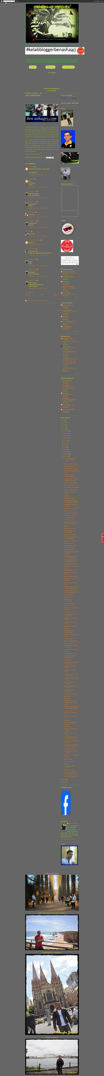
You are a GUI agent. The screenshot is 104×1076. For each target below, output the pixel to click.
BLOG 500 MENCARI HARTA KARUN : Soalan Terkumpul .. (71, 708)
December (66, 431)
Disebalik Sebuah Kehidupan (70, 513)
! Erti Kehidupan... (67, 310)
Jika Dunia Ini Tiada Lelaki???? (71, 508)
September (66, 438)
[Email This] (47, 157)
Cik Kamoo (65, 393)
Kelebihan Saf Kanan (69, 543)
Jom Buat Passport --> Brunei (70, 464)
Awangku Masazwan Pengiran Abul (68, 789)
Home (42, 294)
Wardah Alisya (66, 404)
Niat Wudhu (66, 496)
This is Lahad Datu (67, 283)
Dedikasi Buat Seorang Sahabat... (70, 273)
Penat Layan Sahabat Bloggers (71, 576)
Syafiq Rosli (32, 212)
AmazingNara (66, 357)
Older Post (56, 294)
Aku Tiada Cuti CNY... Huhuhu (71, 487)
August (66, 440)
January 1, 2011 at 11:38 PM (38, 288)
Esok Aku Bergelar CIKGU (70, 748)
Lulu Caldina (32, 248)
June (65, 444)
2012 (64, 426)
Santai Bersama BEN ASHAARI (68, 339)
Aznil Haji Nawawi (67, 326)
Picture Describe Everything (69, 294)
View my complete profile (68, 839)
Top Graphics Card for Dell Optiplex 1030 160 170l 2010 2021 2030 (69, 388)
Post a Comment (29, 292)
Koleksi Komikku (68, 759)
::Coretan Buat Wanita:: (69, 517)
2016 (64, 420)
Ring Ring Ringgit (67, 327)
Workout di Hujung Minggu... (71, 482)
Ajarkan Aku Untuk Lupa (69, 603)
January (66, 456)
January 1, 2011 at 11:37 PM (38, 265)
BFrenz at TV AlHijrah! (68, 322)
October (66, 435)
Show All (77, 331)
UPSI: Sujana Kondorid (69, 271)
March (65, 451)
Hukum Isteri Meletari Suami (70, 468)
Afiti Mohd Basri (67, 293)
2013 (64, 424)
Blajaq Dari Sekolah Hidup (70, 541)
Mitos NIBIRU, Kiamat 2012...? (71, 776)
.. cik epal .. (65, 366)
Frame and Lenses (67, 380)
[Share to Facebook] (51, 157)
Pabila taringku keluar (69, 594)
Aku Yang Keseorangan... (69, 466)
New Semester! (66, 411)
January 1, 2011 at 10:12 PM (38, 197)
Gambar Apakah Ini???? (69, 549)
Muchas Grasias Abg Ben (69, 485)
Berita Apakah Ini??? (68, 643)
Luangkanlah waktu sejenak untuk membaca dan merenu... (70, 460)
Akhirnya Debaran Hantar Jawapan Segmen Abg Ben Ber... (70, 702)
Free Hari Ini (67, 726)
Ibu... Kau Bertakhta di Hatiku (71, 694)
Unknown (31, 166)
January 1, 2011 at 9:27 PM (37, 175)
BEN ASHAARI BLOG (69, 498)
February (66, 454)
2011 (64, 429)
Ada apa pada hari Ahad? (69, 611)
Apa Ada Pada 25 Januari (69, 528)
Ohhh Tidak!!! (67, 628)
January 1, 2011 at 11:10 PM (38, 244)
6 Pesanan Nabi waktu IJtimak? (69, 347)
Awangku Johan (32, 191)
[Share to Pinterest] (53, 157)
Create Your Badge (64, 816)
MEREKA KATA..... (68, 696)
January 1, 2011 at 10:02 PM (38, 187)
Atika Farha (66, 398)
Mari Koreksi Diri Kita (69, 770)
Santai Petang (67, 698)
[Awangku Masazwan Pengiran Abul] (66, 814)
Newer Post (27, 294)
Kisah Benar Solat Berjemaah (70, 641)
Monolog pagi (66, 381)
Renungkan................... (69, 526)
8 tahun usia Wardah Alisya (69, 406)
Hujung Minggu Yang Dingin (70, 564)
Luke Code (65, 317)
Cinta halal (65, 278)
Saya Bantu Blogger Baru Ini (70, 653)
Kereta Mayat (66, 346)
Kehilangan (65, 306)
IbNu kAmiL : (66, 281)
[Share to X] (50, 157)
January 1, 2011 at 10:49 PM (38, 217)
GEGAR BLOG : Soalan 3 (70, 520)
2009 (64, 782)
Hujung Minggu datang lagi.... (71, 626)
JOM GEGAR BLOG (69, 597)
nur (29, 231)
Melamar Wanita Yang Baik (70, 534)
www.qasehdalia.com (68, 305)
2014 (64, 422)
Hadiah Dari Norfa (68, 659)
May (65, 447)
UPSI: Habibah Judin (68, 276)
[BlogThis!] (48, 157)
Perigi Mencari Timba (69, 605)
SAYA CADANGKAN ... (33, 95)
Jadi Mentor (66, 720)
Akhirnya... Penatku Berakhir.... (71, 489)
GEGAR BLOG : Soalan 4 (70, 515)
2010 (64, 779)
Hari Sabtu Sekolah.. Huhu (70, 570)
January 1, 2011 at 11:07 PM (38, 227)
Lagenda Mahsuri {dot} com (70, 351)
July (65, 442)
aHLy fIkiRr (66, 316)
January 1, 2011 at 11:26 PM (38, 255)
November (66, 433)
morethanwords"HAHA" (69, 409)
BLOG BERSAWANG (67, 394)
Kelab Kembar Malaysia (34, 240)
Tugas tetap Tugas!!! (68, 638)
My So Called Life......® (68, 321)
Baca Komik (66, 763)
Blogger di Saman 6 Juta (69, 510)
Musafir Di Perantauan (68, 286)
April (65, 449)
